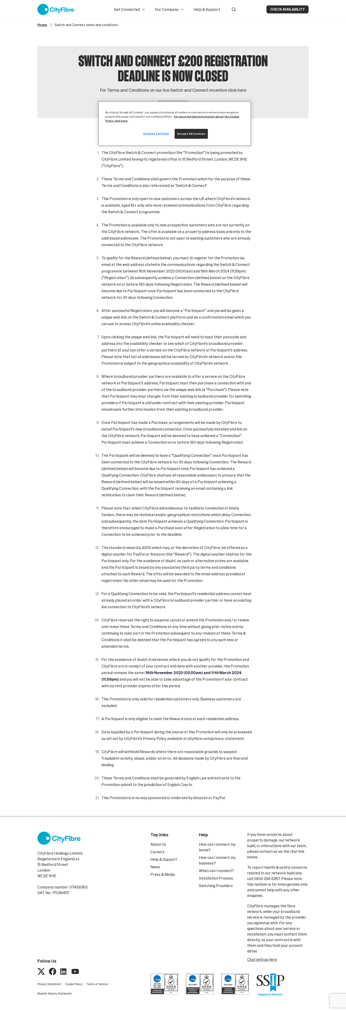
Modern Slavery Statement (54, 993)
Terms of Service (97, 984)
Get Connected (127, 9)
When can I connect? (216, 871)
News (155, 867)
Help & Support (206, 9)
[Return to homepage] (55, 9)
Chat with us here (262, 959)
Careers (157, 852)
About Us (158, 844)
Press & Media (162, 874)
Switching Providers (216, 886)
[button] (234, 9)
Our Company (166, 9)
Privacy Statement (49, 984)
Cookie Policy (73, 984)
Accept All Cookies (191, 133)
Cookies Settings (156, 133)
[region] (174, 123)
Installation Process (216, 878)
